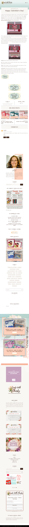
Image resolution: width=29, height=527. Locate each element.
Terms (14, 511)
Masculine (8, 278)
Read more (14, 332)
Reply (5, 137)
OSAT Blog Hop (12, 280)
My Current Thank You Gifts (14, 458)
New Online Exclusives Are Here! (14, 248)
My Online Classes (14, 459)
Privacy (16, 511)
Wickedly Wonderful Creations (16, 37)
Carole (4, 130)
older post (25, 120)
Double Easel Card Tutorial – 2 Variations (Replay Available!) (14, 259)
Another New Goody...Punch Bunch (22, 122)
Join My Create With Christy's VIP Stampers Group (14, 225)
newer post (4, 120)
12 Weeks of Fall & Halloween (12, 267)
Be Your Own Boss (12, 269)
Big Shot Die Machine (6, 103)
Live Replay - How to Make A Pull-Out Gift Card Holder (14, 351)
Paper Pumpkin (17, 280)
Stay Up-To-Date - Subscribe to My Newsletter (14, 221)
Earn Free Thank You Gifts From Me (14, 217)
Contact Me (14, 462)
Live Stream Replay (18, 276)
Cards (11, 103)
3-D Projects (19, 267)
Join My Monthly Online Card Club (14, 218)
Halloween (9, 276)
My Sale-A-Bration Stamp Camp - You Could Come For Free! (7, 122)
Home (14, 457)
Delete (8, 137)
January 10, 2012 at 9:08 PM (7, 131)
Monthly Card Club (14, 278)
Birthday (17, 269)
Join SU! (13, 276)
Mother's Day (20, 278)
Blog (10, 103)
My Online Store (14, 216)
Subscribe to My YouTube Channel (14, 223)
